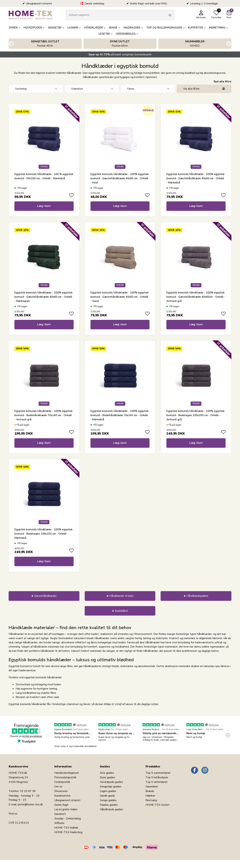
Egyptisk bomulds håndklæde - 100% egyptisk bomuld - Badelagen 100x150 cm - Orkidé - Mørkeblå (43, 534)
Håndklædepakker (197, 596)
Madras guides (109, 805)
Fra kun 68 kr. (120, 44)
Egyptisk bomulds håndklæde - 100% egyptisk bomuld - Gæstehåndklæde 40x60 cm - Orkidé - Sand (119, 297)
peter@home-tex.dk (30, 804)
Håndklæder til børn (121, 596)
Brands (149, 791)
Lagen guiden (108, 791)
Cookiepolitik (62, 782)
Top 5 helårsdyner (156, 777)
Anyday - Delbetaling (67, 818)
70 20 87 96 (28, 791)
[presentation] (11, 43)
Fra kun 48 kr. (45, 44)
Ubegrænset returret (67, 800)
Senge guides (108, 800)
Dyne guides (107, 777)
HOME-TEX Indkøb (66, 828)
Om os (58, 786)
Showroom (61, 791)
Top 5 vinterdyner (156, 782)
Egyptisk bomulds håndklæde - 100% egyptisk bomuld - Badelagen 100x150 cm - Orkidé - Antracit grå (195, 415)
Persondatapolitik (65, 777)
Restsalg (151, 800)
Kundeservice (62, 796)
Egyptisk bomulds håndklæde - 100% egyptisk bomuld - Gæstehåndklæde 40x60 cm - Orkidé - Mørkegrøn (43, 297)
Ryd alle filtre (222, 81)
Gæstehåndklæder (45, 596)
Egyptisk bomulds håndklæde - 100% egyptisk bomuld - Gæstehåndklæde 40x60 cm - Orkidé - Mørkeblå (195, 178)
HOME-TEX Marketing (68, 832)
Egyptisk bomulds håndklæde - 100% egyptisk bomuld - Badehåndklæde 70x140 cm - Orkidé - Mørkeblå (119, 415)
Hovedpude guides (111, 782)
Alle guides (107, 773)
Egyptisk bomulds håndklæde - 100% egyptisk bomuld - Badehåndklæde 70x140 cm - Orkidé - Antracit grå (43, 415)
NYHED (195, 44)
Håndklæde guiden (111, 809)
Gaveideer (151, 786)
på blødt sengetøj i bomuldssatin (120, 54)
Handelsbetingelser (66, 773)
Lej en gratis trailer (65, 809)
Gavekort (60, 814)
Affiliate (59, 823)
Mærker (150, 796)
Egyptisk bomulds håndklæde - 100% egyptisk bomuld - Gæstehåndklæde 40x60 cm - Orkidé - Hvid (119, 178)
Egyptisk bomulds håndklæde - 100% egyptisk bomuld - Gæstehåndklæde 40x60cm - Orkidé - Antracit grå (195, 297)
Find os (13, 814)
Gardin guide (107, 796)
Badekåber (121, 611)
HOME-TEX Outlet (157, 805)
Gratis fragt (61, 805)
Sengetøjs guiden (110, 786)
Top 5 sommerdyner (158, 773)
